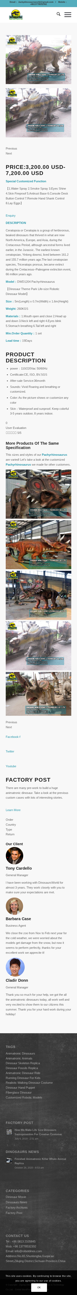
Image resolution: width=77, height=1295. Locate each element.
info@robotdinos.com (28, 1251)
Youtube (11, 766)
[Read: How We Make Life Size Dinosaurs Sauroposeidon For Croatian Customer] (9, 1131)
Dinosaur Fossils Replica (22, 1068)
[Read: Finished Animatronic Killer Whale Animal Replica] (9, 1160)
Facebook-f (13, 736)
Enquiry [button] (11, 215)
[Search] (56, 15)
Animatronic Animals (19, 1058)
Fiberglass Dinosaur (19, 1092)
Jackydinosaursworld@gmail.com (36, 2)
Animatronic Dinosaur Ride (23, 1073)
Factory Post (14, 1213)
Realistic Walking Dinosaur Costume (29, 1082)
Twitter (10, 751)
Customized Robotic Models (24, 1097)
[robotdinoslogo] (32, 15)
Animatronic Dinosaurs (20, 1053)
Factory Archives (17, 1207)
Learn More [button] (13, 810)
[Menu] (65, 15)
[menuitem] (56, 15)
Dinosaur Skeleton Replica (23, 1063)
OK (39, 1287)
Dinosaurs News (16, 1202)
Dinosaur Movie (16, 1197)
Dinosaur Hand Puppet (20, 1087)
